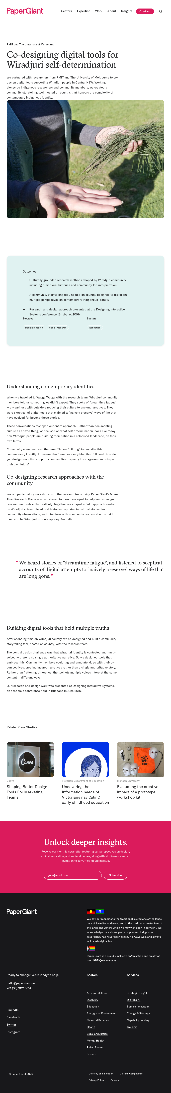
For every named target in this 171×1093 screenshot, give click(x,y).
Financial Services (98, 1020)
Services (133, 975)
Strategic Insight (137, 993)
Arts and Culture (97, 993)
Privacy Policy (96, 1080)
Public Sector (95, 1047)
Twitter (11, 1025)
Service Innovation (138, 1006)
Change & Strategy (138, 1013)
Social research (57, 327)
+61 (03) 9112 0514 (19, 988)
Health (91, 1027)
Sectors (92, 975)
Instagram (13, 1032)
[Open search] (160, 11)
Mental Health (95, 1040)
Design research (34, 327)
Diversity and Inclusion (101, 1073)
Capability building (138, 1020)
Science (91, 1054)
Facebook (13, 1017)
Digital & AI (133, 999)
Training (132, 1027)
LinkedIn (13, 1010)
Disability (92, 999)
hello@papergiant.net (21, 983)
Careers (115, 1080)
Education (94, 327)
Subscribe (115, 875)
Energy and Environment (102, 1013)
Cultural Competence (131, 1073)
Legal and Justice (97, 1033)
